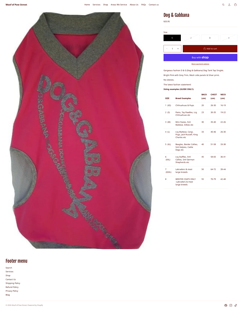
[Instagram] (230, 305)
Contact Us (11, 279)
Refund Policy (12, 287)
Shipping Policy (13, 283)
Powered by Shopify (35, 305)
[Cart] (235, 5)
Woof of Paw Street (19, 305)
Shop (8, 275)
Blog (8, 294)
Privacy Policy (12, 291)
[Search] (223, 5)
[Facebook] (226, 305)
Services (9, 271)
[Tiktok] (235, 305)
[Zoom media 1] (81, 130)
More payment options (200, 64)
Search (9, 267)
